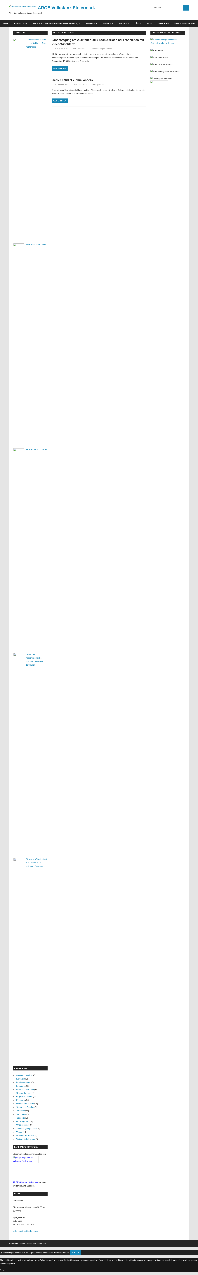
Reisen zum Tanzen (25, 1103)
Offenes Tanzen (23, 1093)
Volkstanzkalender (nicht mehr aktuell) (55, 23)
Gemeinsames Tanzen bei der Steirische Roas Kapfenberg (36, 43)
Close (2, 1270)
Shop (149, 23)
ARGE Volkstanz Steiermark (66, 7)
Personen (20, 1100)
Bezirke (107, 23)
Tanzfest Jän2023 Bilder (36, 449)
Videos (109, 49)
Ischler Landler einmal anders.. (73, 80)
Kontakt (90, 23)
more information (61, 1252)
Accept (75, 1253)
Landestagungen (98, 49)
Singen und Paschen (25, 1107)
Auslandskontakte (24, 1075)
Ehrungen (20, 1079)
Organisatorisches (24, 1096)
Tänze (137, 23)
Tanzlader (163, 23)
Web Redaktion (79, 49)
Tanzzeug (20, 1118)
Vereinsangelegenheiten (26, 1128)
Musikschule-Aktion (25, 1089)
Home (5, 23)
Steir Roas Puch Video (36, 244)
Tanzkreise (21, 1114)
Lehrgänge (21, 1086)
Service (123, 23)
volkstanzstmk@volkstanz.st (25, 1231)
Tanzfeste (20, 1111)
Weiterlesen (59, 68)
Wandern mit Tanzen (25, 1135)
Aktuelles (19, 23)
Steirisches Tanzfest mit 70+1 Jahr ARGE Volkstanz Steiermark (36, 862)
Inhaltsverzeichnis (184, 23)
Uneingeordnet (98, 85)
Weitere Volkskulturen (25, 1139)
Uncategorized (22, 1121)
